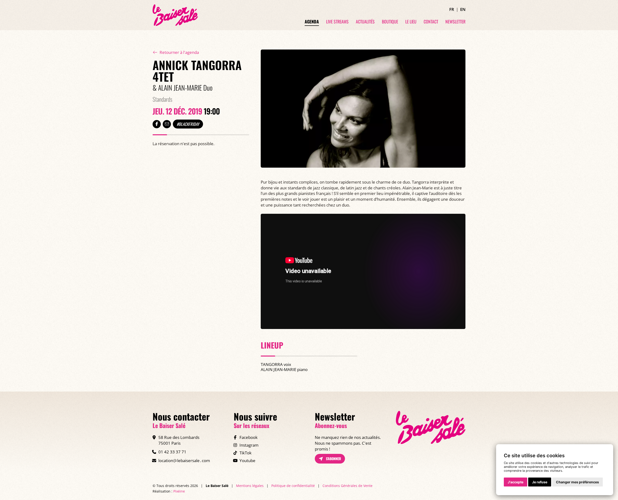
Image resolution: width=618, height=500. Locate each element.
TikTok (245, 453)
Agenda (312, 22)
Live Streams (337, 22)
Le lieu (410, 22)
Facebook (248, 437)
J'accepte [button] (515, 482)
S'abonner (333, 458)
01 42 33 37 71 (172, 452)
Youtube (247, 460)
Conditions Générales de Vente (347, 485)
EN (462, 9)
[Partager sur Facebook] (157, 124)
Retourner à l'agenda (179, 52)
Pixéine (179, 491)
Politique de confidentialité (293, 485)
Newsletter (455, 22)
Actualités (365, 22)
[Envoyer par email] (167, 124)
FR (451, 9)
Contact (431, 22)
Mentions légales (250, 485)
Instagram (249, 445)
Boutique (390, 22)
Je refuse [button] (539, 482)
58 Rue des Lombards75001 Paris (178, 440)
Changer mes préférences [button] (577, 482)
